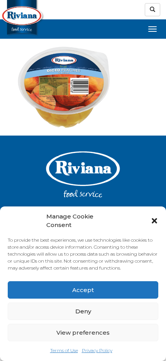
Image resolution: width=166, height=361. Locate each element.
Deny (83, 311)
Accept (83, 290)
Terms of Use (64, 350)
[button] (154, 221)
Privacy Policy (97, 350)
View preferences (83, 332)
